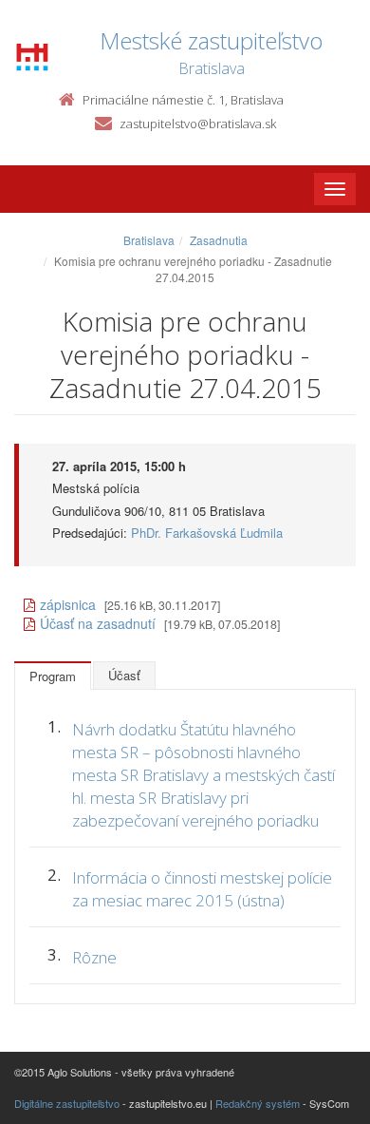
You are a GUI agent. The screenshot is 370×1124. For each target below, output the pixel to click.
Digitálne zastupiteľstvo (67, 1103)
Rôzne (94, 957)
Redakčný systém (257, 1103)
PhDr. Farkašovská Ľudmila (207, 533)
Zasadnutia (219, 240)
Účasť (124, 675)
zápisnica (68, 604)
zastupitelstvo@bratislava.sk (198, 123)
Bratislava (149, 240)
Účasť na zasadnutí (98, 623)
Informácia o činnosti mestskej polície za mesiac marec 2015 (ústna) (202, 889)
